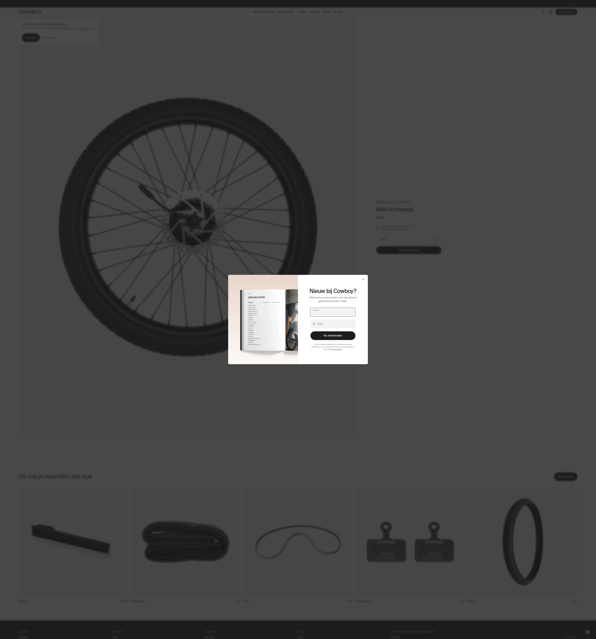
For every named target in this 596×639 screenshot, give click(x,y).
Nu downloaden (333, 335)
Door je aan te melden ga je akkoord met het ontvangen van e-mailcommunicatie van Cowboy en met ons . (333, 346)
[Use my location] (314, 324)
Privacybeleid (336, 349)
